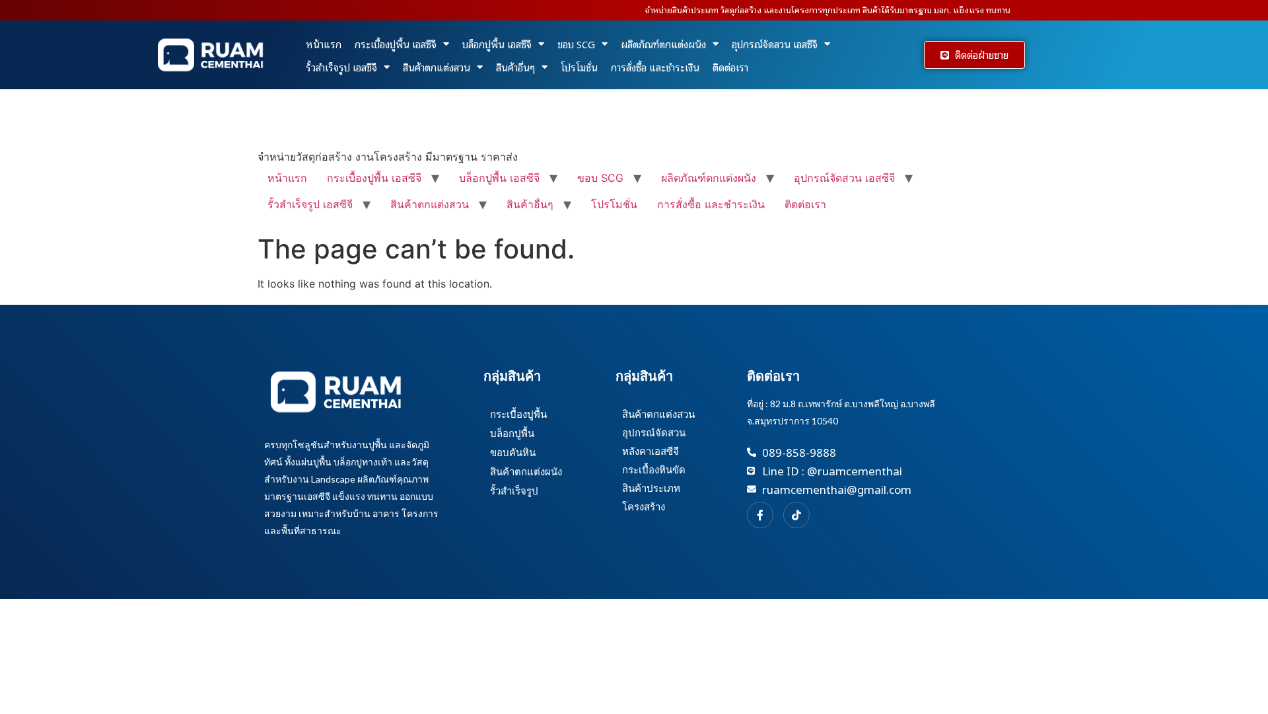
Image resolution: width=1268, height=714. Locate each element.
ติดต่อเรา (730, 67)
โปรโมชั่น (579, 67)
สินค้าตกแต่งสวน (436, 67)
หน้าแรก (323, 44)
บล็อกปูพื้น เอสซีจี (497, 44)
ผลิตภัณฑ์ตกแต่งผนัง (663, 44)
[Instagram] (796, 515)
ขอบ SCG (576, 44)
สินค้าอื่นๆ (515, 67)
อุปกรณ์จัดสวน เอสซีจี (775, 44)
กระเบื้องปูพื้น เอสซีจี (396, 44)
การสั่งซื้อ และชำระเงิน (655, 67)
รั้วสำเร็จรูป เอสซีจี (341, 67)
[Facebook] (760, 515)
